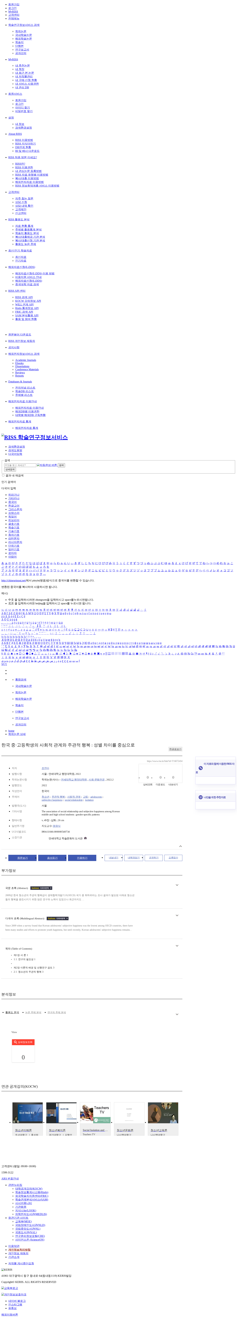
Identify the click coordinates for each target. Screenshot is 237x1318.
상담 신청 (21, 202)
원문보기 (22, 858)
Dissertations (22, 366)
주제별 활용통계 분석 (28, 229)
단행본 (19, 45)
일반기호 (13, 549)
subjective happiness (52, 800)
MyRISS (13, 11)
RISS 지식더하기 (25, 143)
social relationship (74, 800)
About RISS (15, 133)
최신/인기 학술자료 (20, 250)
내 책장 (19, 69)
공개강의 (20, 53)
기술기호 (13, 531)
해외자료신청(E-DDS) (21, 267)
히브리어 (13, 520)
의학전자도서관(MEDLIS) (31, 1214)
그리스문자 (15, 509)
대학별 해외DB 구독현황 (30, 415)
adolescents (96, 796)
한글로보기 (175, 749)
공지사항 (13, 347)
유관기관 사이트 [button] (18, 1217)
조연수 (45, 768)
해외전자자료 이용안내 (22, 401)
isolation (89, 800)
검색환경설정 (23, 127)
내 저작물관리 (24, 76)
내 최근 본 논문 (24, 72)
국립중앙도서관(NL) (27, 1228)
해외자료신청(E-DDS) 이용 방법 (34, 273)
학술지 (19, 42)
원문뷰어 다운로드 (19, 334)
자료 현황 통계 (24, 225)
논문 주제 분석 (33, 1012)
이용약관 (13, 1246)
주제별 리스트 (24, 394)
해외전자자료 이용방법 (29, 182)
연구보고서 (22, 49)
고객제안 (20, 209)
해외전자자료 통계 (19, 421)
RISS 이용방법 (24, 139)
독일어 (12, 516)
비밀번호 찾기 (24, 111)
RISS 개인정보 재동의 (21, 340)
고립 (85, 796)
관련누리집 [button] (15, 1184)
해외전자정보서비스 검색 (24, 353)
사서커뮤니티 (23, 1203)
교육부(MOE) (23, 1221)
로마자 (12, 553)
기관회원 (20, 1206)
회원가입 (13, 4)
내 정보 (19, 124)
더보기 (177, 885)
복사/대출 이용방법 (27, 178)
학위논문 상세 (17, 734)
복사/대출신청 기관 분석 (30, 240)
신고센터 (20, 213)
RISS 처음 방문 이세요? (22, 157)
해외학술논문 (23, 38)
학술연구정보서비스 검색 (24, 24)
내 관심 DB (22, 87)
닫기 (4, 664)
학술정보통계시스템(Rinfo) (31, 1192)
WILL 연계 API (24, 304)
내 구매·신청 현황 (26, 80)
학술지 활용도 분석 (27, 233)
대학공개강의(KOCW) (28, 1188)
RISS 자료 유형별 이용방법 (31, 174)
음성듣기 (52, 858)
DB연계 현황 (23, 147)
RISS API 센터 (17, 290)
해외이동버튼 (9, 1314)
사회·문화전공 (97, 779)
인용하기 (82, 858)
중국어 (12, 502)
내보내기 (113, 857)
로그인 (12, 8)
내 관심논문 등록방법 (28, 171)
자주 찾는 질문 (24, 198)
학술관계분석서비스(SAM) (31, 1199)
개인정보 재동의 (18, 1253)
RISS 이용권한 (24, 167)
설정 (11, 117)
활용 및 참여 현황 (26, 319)
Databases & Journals (20, 381)
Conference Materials (27, 369)
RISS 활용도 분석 (18, 219)
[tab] (12, 1012)
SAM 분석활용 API (26, 315)
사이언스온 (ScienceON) (29, 1239)
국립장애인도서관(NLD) (30, 1225)
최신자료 (20, 256)
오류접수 (173, 857)
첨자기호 (13, 534)
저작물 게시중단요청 (21, 1263)
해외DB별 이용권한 (27, 411)
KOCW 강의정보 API (28, 300)
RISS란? (20, 163)
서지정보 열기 (180, 846)
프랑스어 (13, 512)
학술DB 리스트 (24, 391)
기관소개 (13, 1257)
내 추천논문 (22, 65)
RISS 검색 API (24, 297)
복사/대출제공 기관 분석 (30, 236)
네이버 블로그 (17, 1300)
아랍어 (12, 556)
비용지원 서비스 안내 (28, 277)
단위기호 (13, 545)
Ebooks (19, 363)
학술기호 (13, 527)
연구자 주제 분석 (57, 1012)
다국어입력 (15, 453)
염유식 (57, 826)
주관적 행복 (58, 796)
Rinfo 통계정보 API (27, 308)
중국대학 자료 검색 (27, 284)
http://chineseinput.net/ (13, 580)
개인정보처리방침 (19, 1249)
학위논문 (20, 31)
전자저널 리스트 (25, 387)
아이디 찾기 (22, 107)
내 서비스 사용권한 (27, 83)
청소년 (45, 796)
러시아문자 (15, 542)
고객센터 (13, 14)
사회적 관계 (74, 796)
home (11, 730)
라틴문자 (13, 538)
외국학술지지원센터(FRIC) (31, 1195)
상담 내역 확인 (24, 205)
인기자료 (20, 260)
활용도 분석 (12, 1012)
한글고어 (13, 505)
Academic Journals (25, 360)
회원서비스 (15, 93)
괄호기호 (13, 523)
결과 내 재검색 (15, 475)
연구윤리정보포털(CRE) (30, 1236)
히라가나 (13, 494)
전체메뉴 (13, 18)
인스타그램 (15, 1304)
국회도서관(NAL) (26, 1232)
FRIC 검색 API (24, 311)
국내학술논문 (23, 34)
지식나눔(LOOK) (25, 1210)
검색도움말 (15, 450)
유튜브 (12, 1308)
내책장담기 (134, 857)
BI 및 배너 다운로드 (27, 150)
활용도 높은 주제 (25, 244)
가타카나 (13, 498)
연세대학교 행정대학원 (74, 779)
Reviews (20, 372)
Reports (19, 375)
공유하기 (153, 857)
